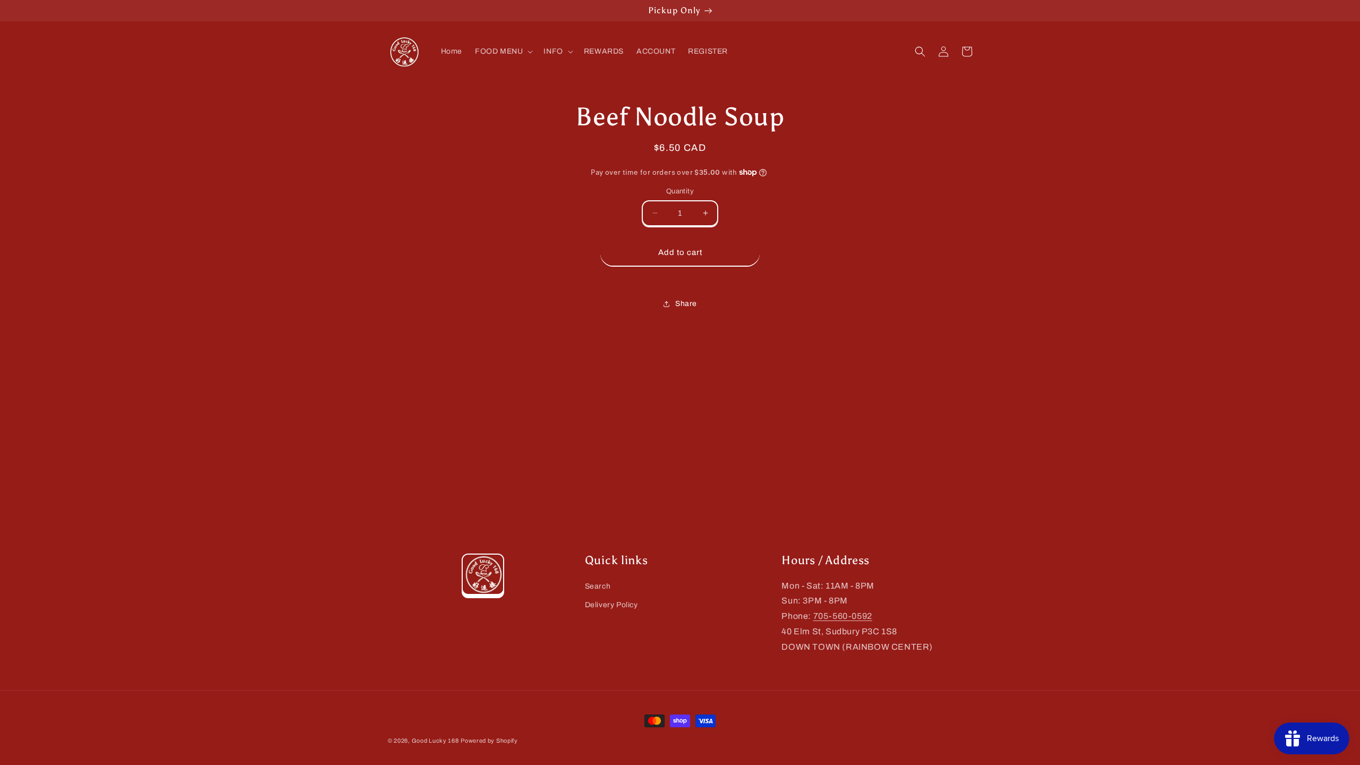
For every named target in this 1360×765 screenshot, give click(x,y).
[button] (503, 51)
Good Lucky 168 (435, 740)
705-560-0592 (842, 615)
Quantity (680, 191)
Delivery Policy (611, 605)
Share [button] (686, 304)
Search (598, 586)
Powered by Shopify (489, 740)
